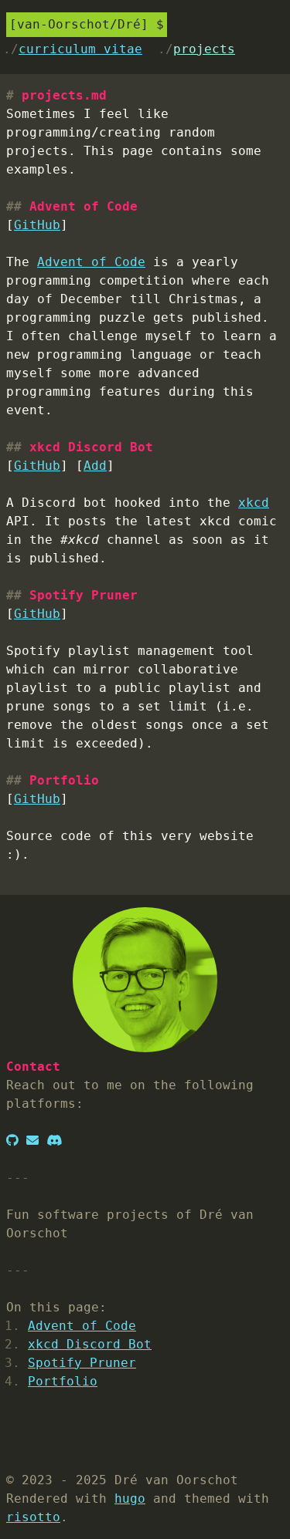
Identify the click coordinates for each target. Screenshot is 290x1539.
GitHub (37, 225)
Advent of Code (91, 262)
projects (204, 49)
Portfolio (62, 1381)
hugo (129, 1498)
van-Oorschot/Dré (79, 24)
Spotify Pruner (82, 1362)
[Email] (32, 1140)
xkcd (253, 502)
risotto (33, 1517)
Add (95, 465)
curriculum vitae (80, 49)
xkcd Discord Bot (90, 1344)
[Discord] (54, 1140)
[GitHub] (12, 1140)
